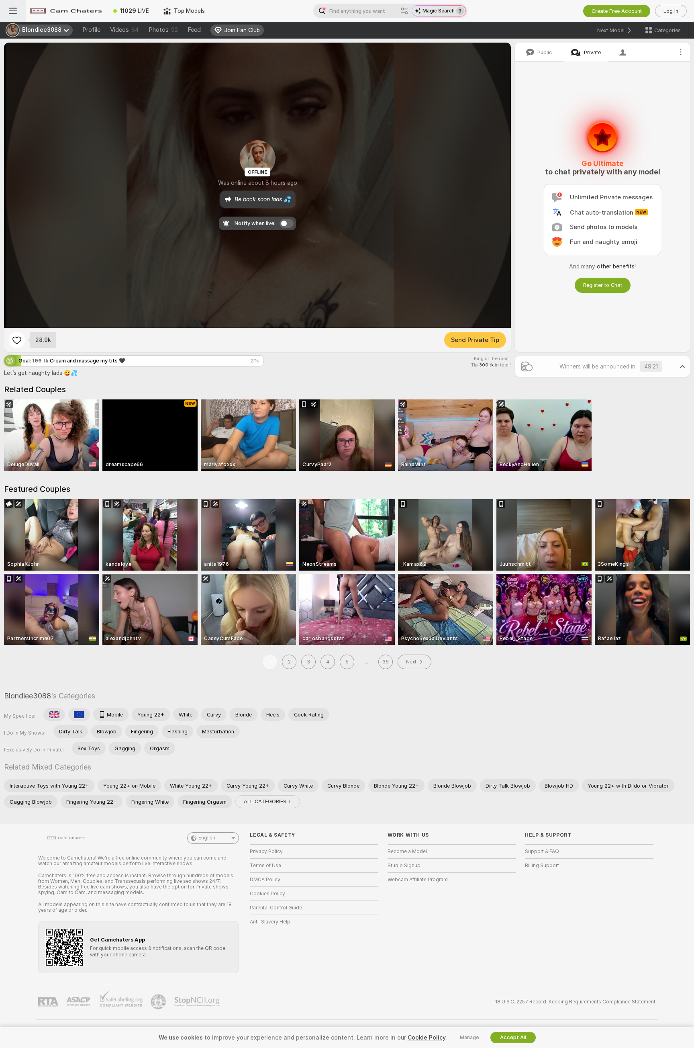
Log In (670, 11)
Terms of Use (265, 865)
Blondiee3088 (27, 696)
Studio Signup (404, 865)
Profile (91, 29)
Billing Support (542, 865)
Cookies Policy (267, 894)
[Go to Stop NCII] (197, 1002)
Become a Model (407, 851)
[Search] (404, 10)
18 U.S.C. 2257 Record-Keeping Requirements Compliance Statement (575, 1002)
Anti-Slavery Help (270, 922)
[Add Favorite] (17, 340)
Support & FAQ (542, 851)
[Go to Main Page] (66, 11)
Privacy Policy (266, 851)
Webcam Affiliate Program (418, 879)
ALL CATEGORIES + (268, 801)
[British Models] (54, 714)
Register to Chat (602, 285)
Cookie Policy (426, 1037)
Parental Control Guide (276, 908)
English (206, 838)
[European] (79, 714)
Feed (194, 29)
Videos (124, 29)
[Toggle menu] (13, 11)
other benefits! (616, 266)
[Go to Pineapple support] (159, 1001)
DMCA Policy (265, 879)
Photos (163, 29)
